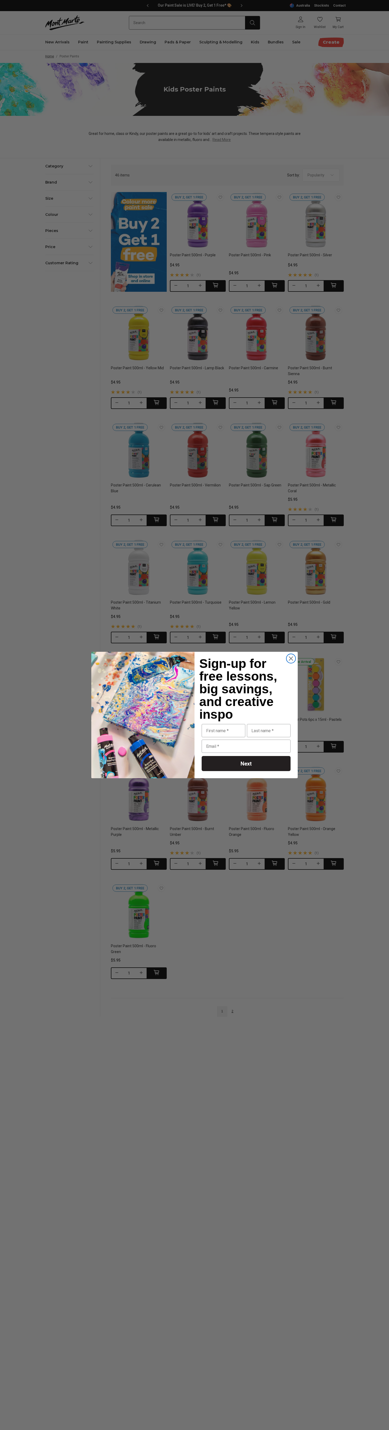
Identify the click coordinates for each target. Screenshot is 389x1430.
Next (246, 763)
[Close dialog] (291, 658)
